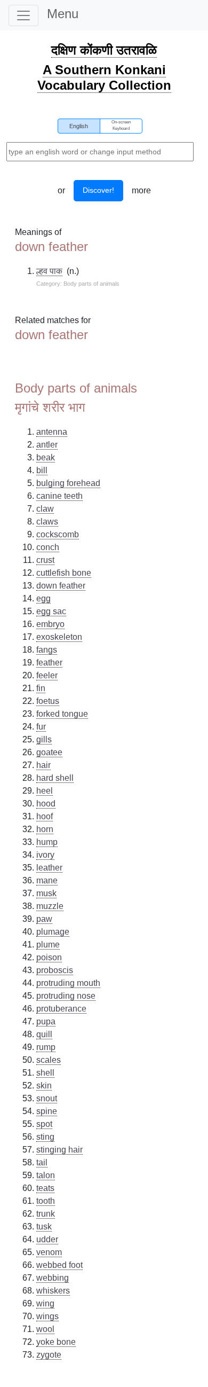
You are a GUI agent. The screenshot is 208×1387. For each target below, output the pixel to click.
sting (45, 1136)
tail (41, 1162)
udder (47, 1239)
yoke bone (56, 1341)
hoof (44, 816)
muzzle (49, 906)
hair (43, 765)
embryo (50, 624)
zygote (48, 1354)
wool (45, 1329)
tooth (45, 1200)
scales (48, 1059)
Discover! (98, 190)
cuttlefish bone (63, 572)
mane (47, 880)
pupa (45, 1021)
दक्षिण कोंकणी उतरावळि (104, 50)
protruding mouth (68, 983)
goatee (49, 752)
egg (43, 598)
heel (44, 790)
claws (47, 521)
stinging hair (59, 1149)
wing (45, 1303)
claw (45, 508)
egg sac (51, 611)
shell (45, 1072)
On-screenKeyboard (121, 125)
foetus (47, 701)
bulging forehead (68, 483)
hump (47, 842)
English (78, 126)
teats (45, 1188)
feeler (47, 675)
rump (45, 1047)
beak (45, 457)
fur (41, 726)
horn (44, 829)
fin (40, 688)
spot (44, 1124)
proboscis (54, 970)
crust (45, 560)
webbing (52, 1277)
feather (49, 662)
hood (45, 803)
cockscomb (57, 534)
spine (46, 1111)
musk (46, 893)
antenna (51, 431)
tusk (44, 1226)
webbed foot (59, 1265)
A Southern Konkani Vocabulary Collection (104, 77)
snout (46, 1098)
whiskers (53, 1290)
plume (48, 944)
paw (44, 918)
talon (45, 1175)
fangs (46, 649)
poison (49, 957)
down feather (60, 585)
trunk (45, 1213)
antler (47, 444)
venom (49, 1252)
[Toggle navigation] (23, 15)
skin (44, 1085)
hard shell (55, 777)
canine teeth (59, 495)
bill (41, 470)
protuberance (61, 1008)
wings (47, 1316)
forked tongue (62, 713)
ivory (45, 854)
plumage (52, 931)
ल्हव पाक (49, 271)
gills (44, 739)
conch (47, 547)
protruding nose (65, 995)
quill (44, 1034)
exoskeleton (59, 636)
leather (49, 867)
